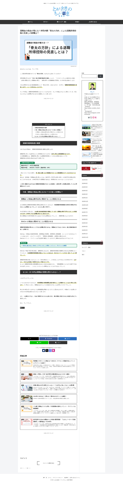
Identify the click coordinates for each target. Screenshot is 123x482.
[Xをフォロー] (46, 350)
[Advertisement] (48, 110)
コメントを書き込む (48, 463)
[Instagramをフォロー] (50, 350)
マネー (23, 307)
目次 (46, 124)
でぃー (92, 91)
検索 (83, 73)
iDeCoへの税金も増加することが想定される (46, 134)
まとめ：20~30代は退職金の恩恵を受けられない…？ (47, 136)
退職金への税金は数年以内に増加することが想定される (49, 132)
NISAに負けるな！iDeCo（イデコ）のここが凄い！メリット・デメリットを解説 (45, 245)
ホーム (49, 477)
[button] (58, 342)
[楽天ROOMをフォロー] (53, 350)
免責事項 (66, 477)
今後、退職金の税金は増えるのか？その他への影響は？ (48, 130)
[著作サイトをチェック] (43, 350)
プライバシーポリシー (58, 477)
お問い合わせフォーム (75, 477)
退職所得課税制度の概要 (41, 127)
